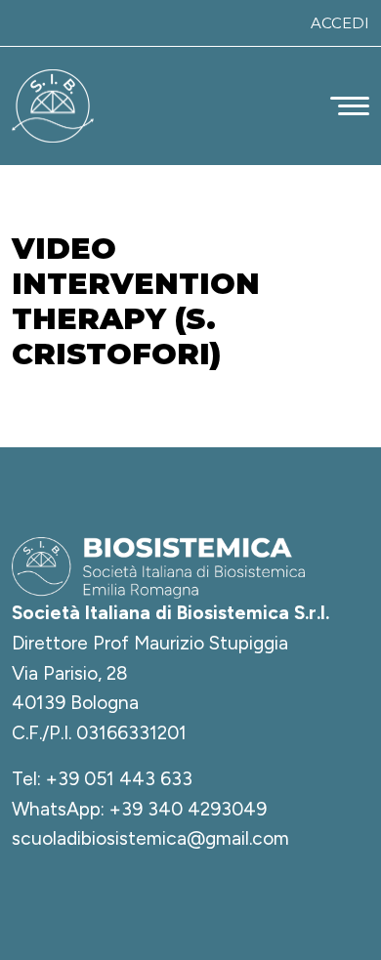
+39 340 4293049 (188, 809)
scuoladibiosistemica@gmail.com (150, 838)
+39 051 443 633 (119, 779)
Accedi (340, 23)
